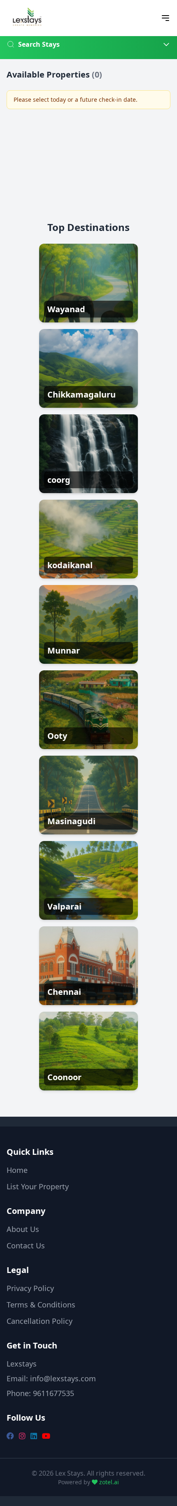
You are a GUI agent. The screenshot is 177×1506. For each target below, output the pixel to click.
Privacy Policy (30, 1288)
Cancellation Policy (39, 1321)
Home (17, 1170)
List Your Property (38, 1186)
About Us (23, 1229)
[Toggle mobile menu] (165, 18)
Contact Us (26, 1245)
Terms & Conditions (41, 1304)
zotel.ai (108, 1482)
